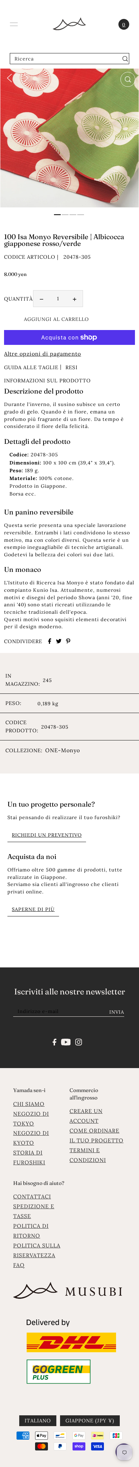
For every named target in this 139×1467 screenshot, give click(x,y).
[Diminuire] (41, 298)
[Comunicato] (66, 1041)
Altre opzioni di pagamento (42, 353)
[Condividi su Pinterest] (68, 641)
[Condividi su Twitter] (58, 641)
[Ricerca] (125, 58)
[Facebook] (54, 1041)
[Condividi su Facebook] (49, 641)
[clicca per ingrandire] (127, 79)
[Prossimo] (26, 77)
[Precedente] (9, 77)
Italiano (38, 1420)
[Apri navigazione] (14, 24)
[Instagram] (78, 1041)
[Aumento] (74, 298)
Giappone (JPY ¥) (89, 1420)
